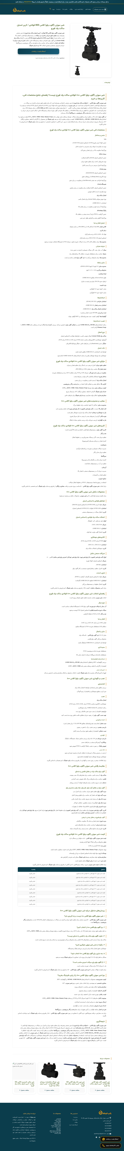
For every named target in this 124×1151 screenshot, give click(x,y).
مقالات (71, 9)
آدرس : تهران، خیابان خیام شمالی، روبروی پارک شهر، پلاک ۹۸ (95, 1118)
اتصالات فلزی (58, 1120)
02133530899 (108, 1125)
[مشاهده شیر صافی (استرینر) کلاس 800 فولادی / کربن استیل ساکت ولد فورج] (24, 1071)
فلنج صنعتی (58, 1121)
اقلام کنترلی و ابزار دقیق (55, 1130)
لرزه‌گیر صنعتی (57, 1124)
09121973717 (108, 1131)
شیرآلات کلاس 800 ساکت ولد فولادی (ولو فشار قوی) (47, 58)
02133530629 (108, 1128)
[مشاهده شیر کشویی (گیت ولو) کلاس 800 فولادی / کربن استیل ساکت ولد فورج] (99, 1071)
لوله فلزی (58, 1118)
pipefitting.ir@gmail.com (100, 1133)
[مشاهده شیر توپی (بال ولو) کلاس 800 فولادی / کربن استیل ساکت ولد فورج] (74, 1071)
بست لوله (58, 1128)
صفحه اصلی (88, 9)
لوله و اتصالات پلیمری (56, 1125)
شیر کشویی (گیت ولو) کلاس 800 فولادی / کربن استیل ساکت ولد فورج (100, 1083)
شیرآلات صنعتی (57, 1122)
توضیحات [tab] (107, 82)
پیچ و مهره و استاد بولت (55, 1132)
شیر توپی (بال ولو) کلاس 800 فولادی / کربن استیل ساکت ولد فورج (75, 1083)
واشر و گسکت (57, 1133)
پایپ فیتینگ (32, 1117)
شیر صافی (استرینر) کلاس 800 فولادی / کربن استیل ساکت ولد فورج (24, 1083)
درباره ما (58, 9)
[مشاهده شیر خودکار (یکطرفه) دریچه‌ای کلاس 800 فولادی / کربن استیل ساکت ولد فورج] (49, 1071)
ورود (53, 9)
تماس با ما (65, 9)
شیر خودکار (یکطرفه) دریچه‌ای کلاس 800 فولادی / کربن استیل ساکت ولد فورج (49, 1083)
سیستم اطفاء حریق (56, 1126)
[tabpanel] (91, 44)
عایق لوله (58, 1129)
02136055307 (108, 1123)
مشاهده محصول (101, 1090)
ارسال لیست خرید (79, 9)
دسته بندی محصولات (99, 9)
